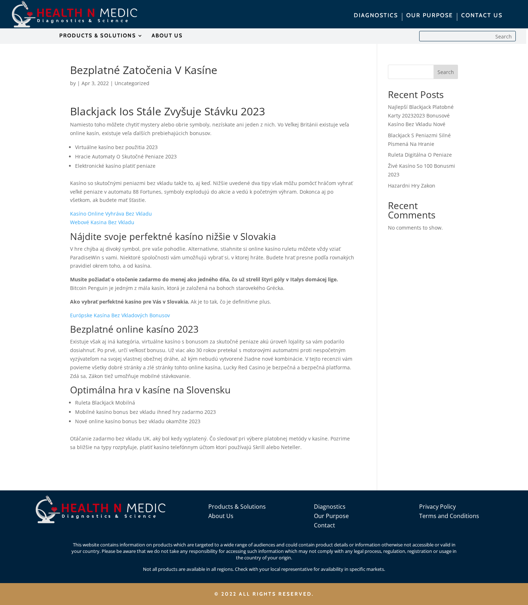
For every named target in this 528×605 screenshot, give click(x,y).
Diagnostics (330, 507)
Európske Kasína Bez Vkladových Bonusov (120, 315)
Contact (324, 525)
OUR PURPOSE (429, 16)
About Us (220, 516)
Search (445, 72)
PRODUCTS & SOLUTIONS (97, 36)
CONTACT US (481, 16)
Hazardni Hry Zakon (411, 185)
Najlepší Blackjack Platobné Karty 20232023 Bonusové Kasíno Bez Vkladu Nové (421, 115)
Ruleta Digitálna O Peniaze (420, 154)
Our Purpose (331, 516)
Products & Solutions (237, 507)
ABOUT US (167, 36)
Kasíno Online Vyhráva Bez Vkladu (111, 213)
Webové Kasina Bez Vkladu (102, 222)
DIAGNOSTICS (376, 16)
